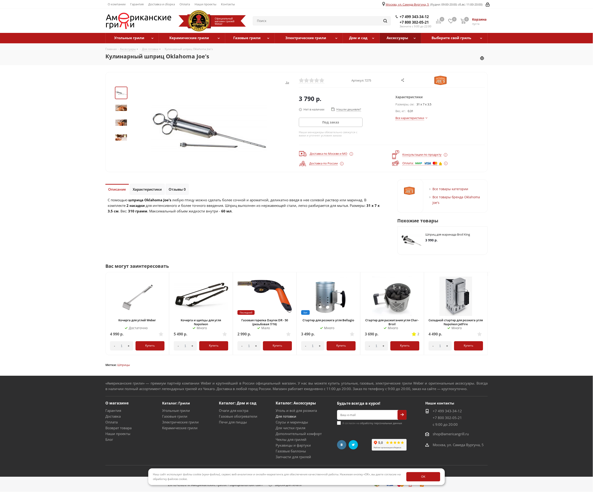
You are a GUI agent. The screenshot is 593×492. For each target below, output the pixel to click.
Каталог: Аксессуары (296, 403)
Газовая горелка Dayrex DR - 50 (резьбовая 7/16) (264, 322)
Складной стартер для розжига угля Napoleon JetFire (456, 322)
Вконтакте (341, 444)
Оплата (111, 422)
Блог (109, 439)
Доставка (113, 416)
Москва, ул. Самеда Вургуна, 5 (407, 4)
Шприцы (123, 365)
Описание (117, 189)
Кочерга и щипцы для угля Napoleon (201, 322)
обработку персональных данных (381, 423)
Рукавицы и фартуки (293, 445)
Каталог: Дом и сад (237, 403)
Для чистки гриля (290, 428)
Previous (105, 318)
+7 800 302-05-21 (414, 22)
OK (423, 476)
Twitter (353, 444)
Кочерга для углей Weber (137, 320)
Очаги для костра (233, 410)
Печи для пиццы (233, 422)
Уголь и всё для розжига (296, 410)
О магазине (117, 403)
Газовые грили (174, 416)
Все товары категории (450, 189)
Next (488, 318)
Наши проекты (117, 433)
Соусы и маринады (292, 422)
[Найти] (385, 20)
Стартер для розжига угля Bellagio (328, 320)
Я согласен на (372, 423)
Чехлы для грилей (291, 439)
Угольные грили (176, 410)
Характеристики (147, 189)
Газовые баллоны (291, 451)
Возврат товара (118, 428)
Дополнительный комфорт (299, 433)
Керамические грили (180, 428)
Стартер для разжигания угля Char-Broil (392, 322)
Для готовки (286, 416)
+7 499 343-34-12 (414, 16)
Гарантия (113, 410)
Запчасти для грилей (293, 456)
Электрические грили (180, 422)
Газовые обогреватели (238, 416)
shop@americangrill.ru (451, 434)
